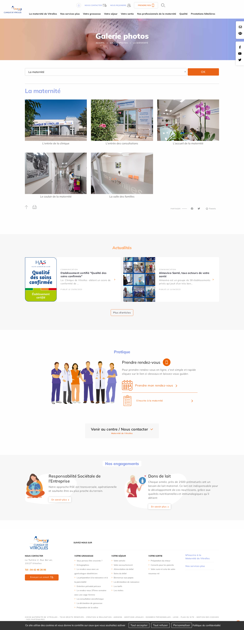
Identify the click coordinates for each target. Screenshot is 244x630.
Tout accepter (139, 625)
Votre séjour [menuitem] (111, 13)
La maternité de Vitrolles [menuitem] (43, 13)
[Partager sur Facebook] (192, 208)
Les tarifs (118, 586)
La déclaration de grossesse (89, 603)
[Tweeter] (198, 208)
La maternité (140, 43)
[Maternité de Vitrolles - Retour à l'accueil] (12, 9)
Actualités (121, 247)
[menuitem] (91, 560)
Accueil (100, 43)
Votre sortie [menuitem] (127, 13)
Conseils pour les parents (162, 565)
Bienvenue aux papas (123, 577)
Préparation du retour (160, 560)
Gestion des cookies (208, 617)
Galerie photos (119, 43)
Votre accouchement (123, 565)
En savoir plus (59, 499)
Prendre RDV (144, 5)
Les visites (118, 590)
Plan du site (187, 617)
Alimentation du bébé (124, 569)
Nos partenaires (35, 619)
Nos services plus (195, 566)
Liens (175, 617)
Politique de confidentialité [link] (207, 625)
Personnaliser (181, 625)
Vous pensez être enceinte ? (89, 560)
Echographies (83, 565)
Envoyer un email (39, 577)
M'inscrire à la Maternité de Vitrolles (197, 557)
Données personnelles (158, 617)
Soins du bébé (120, 573)
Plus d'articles (122, 312)
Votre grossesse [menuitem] (92, 13)
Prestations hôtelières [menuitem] (203, 13)
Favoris (212, 208)
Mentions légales (134, 617)
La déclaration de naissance (126, 582)
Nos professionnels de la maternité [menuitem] (156, 13)
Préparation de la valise (87, 607)
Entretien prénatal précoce (89, 586)
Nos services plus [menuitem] (70, 13)
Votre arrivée (119, 560)
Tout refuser (160, 625)
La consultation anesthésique (90, 599)
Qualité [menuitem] (183, 13)
